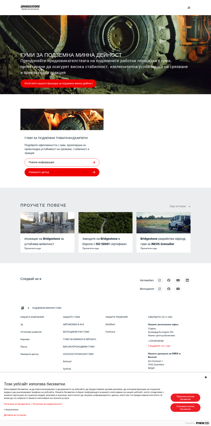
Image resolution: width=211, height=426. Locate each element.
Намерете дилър (29, 354)
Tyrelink (67, 368)
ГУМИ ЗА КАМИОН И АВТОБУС (79, 339)
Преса (23, 346)
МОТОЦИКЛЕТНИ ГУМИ (76, 331)
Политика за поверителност (47, 403)
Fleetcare (110, 331)
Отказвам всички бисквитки (185, 407)
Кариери (25, 339)
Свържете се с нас (159, 345)
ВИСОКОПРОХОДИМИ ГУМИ (78, 346)
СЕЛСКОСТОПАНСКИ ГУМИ (78, 354)
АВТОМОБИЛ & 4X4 (73, 324)
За (21, 324)
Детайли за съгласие (15, 415)
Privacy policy (38, 415)
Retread (67, 361)
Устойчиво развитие (31, 331)
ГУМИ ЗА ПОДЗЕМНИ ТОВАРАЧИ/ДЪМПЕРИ (56, 138)
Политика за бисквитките (17, 403)
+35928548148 (156, 340)
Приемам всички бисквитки (185, 397)
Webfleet (110, 324)
